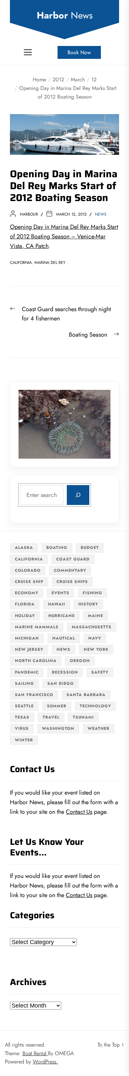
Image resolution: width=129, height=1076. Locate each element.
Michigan (27, 638)
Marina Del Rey (49, 263)
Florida (25, 604)
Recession (65, 672)
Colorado (28, 570)
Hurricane (61, 616)
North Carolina (36, 661)
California (21, 263)
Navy (94, 638)
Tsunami (83, 717)
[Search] (78, 495)
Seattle (24, 706)
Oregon (80, 661)
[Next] (97, 424)
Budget (90, 548)
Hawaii (56, 604)
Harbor (65, 15)
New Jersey (29, 649)
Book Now (79, 52)
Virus (22, 728)
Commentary (70, 570)
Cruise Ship (29, 582)
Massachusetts (91, 627)
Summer (56, 706)
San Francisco (34, 695)
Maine (95, 616)
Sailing (24, 683)
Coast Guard (73, 559)
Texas (22, 717)
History (88, 604)
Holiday (25, 616)
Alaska (24, 548)
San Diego (60, 683)
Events (60, 593)
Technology (95, 706)
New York (96, 649)
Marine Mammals (37, 627)
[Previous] (32, 424)
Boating (56, 548)
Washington (58, 728)
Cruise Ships (72, 582)
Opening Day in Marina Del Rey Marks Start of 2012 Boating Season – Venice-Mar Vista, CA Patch (64, 236)
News (101, 214)
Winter (24, 740)
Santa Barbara (86, 695)
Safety (99, 672)
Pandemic (27, 672)
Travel (51, 717)
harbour (29, 214)
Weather (98, 728)
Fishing (92, 593)
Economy (26, 593)
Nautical (63, 638)
